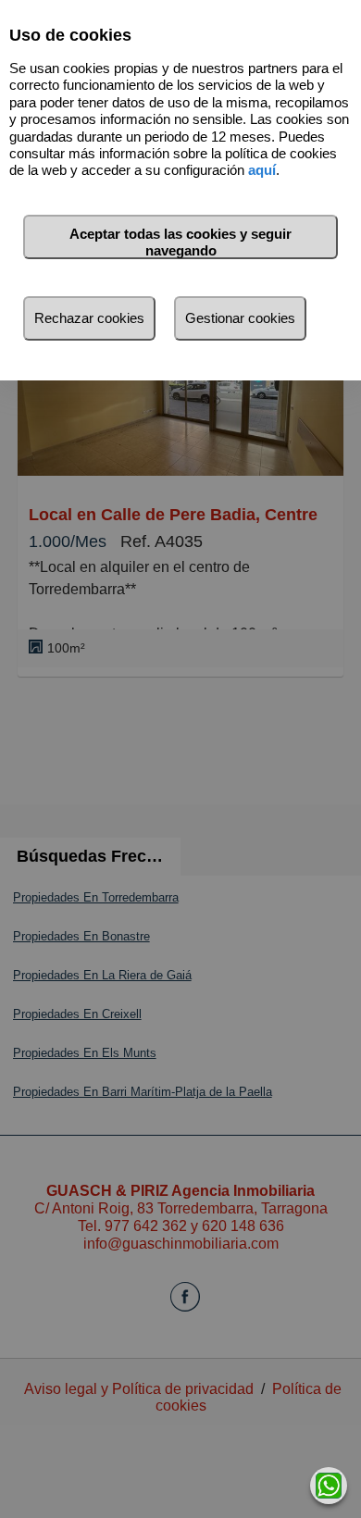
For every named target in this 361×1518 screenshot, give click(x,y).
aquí (262, 170)
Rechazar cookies (89, 318)
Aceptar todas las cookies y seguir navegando (180, 242)
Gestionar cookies (240, 318)
